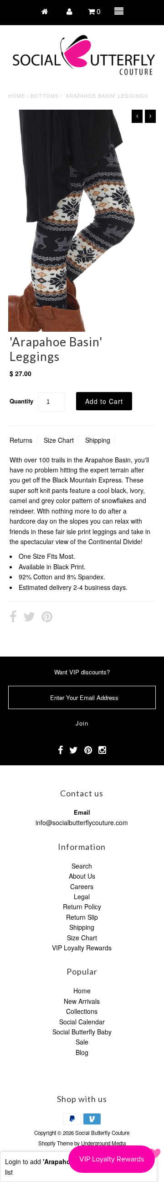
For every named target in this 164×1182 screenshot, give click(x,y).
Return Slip (82, 917)
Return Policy (82, 906)
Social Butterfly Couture (102, 1132)
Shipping (97, 440)
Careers (81, 886)
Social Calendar (82, 1021)
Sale (82, 1041)
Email (82, 812)
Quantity (21, 401)
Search (82, 865)
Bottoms (45, 95)
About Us (82, 875)
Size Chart (59, 440)
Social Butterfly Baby (82, 1031)
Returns (21, 440)
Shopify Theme (55, 1143)
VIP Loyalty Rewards (82, 947)
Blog (82, 1052)
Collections (81, 1011)
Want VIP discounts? (82, 672)
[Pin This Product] (46, 618)
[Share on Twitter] (29, 618)
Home (16, 95)
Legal (82, 896)
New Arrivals (82, 1001)
